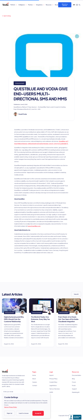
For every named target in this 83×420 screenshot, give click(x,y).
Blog (73, 378)
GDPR (51, 392)
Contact (34, 385)
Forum (74, 382)
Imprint (51, 375)
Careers (34, 382)
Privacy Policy (53, 378)
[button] (13, 5)
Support (74, 389)
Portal (73, 385)
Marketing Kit (75, 392)
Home (34, 375)
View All (76, 294)
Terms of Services (54, 389)
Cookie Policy (53, 382)
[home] (5, 5)
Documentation (76, 375)
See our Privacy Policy (10, 407)
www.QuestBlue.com (34, 226)
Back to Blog (6, 16)
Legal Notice (53, 385)
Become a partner (65, 4)
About (56, 4)
